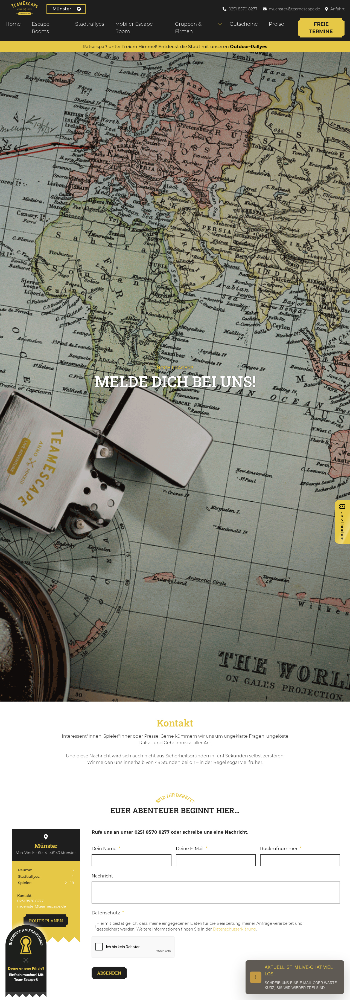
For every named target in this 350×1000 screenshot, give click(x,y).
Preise (276, 24)
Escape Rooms (40, 27)
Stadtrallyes (89, 24)
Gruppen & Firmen (188, 27)
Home (13, 24)
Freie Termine (321, 27)
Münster (61, 8)
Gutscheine (244, 24)
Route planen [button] (46, 920)
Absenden (109, 973)
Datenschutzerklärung (234, 929)
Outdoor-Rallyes (248, 46)
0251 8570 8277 (243, 9)
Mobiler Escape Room (134, 27)
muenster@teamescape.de (294, 9)
